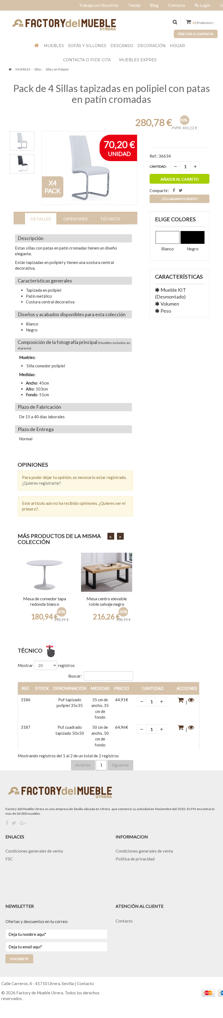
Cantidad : (158, 166)
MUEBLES (23, 69)
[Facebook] (6, 823)
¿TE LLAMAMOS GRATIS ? (179, 199)
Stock (42, 688)
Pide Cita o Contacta (195, 34)
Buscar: (75, 675)
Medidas (100, 688)
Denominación (69, 688)
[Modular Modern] (45, 572)
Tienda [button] (134, 5)
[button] (181, 702)
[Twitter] (14, 823)
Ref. (25, 688)
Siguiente (120, 764)
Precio (121, 688)
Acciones (186, 688)
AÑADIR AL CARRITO (179, 179)
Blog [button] (154, 5)
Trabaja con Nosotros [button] (98, 5)
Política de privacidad (135, 858)
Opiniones (75, 218)
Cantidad (153, 688)
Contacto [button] (176, 5)
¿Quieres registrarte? (41, 483)
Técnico (110, 218)
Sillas (38, 69)
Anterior (83, 764)
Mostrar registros (46, 665)
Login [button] (205, 5)
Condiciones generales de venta (34, 850)
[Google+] (23, 823)
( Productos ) (203, 23)
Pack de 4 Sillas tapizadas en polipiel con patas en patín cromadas (111, 93)
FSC (9, 858)
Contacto (124, 920)
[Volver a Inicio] (10, 69)
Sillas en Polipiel (57, 69)
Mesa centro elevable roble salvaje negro (106, 601)
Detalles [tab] (40, 218)
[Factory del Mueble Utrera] (64, 24)
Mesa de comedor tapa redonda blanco (44, 601)
